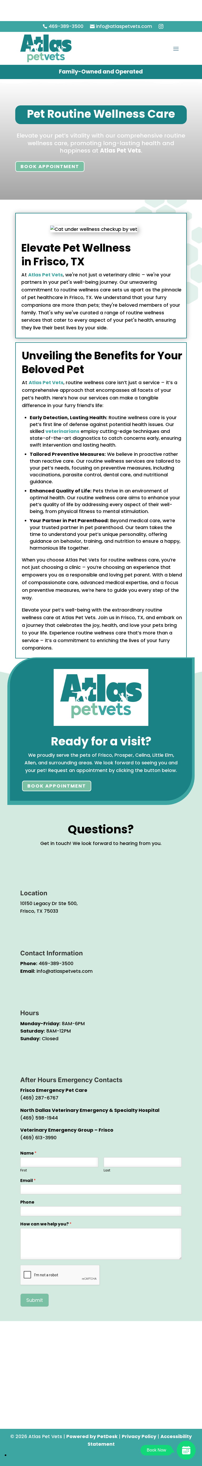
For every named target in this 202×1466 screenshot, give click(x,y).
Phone (27, 1202)
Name (28, 1153)
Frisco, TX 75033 (39, 911)
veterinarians (62, 431)
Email (28, 1181)
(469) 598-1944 (39, 1118)
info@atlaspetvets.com (65, 971)
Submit (34, 1300)
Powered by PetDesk (92, 1436)
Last (107, 1170)
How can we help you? (46, 1224)
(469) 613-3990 (38, 1137)
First (23, 1170)
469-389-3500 (56, 963)
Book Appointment (50, 166)
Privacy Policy (139, 1436)
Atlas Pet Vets (120, 150)
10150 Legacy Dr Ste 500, (49, 903)
